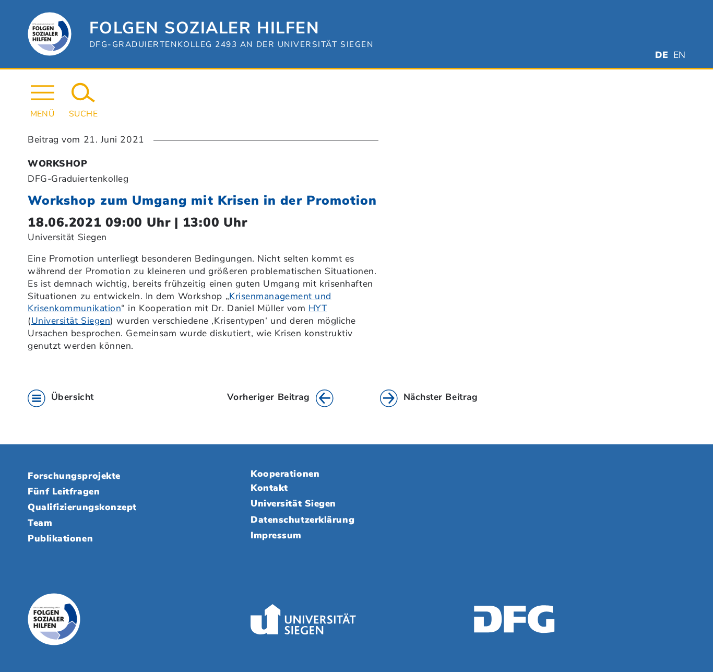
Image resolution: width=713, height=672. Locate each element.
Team (40, 522)
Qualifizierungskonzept (82, 507)
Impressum (276, 535)
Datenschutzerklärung (302, 519)
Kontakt (269, 487)
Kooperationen (285, 473)
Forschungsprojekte (74, 475)
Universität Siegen (71, 320)
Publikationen (60, 538)
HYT (317, 308)
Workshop (57, 163)
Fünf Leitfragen (64, 491)
